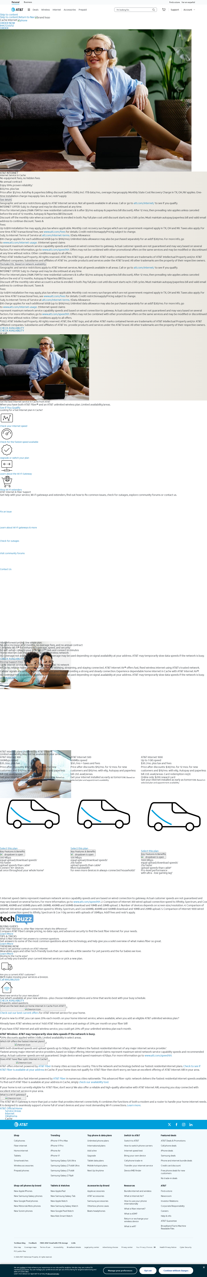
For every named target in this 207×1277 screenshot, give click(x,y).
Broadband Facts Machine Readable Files (173, 1227)
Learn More (6, 933)
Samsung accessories (97, 1200)
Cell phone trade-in (133, 1160)
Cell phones (19, 1140)
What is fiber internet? (134, 1208)
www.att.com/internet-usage (20, 242)
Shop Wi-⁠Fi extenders (11, 489)
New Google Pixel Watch (62, 1210)
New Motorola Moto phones (27, 1205)
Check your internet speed (13, 425)
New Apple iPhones (23, 1191)
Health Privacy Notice (168, 1247)
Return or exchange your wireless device (136, 1220)
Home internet (21, 1150)
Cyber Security (185, 1247)
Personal (15, 2)
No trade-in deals (169, 1178)
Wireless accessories (23, 1165)
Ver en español (188, 2)
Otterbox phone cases (98, 1205)
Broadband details (74, 1247)
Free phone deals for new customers (173, 1172)
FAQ (20, 661)
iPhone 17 (55, 1155)
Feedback (33, 1243)
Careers (164, 1210)
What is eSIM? (130, 1213)
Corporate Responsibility (173, 1205)
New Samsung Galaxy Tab (63, 1196)
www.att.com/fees (54, 231)
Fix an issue (6, 511)
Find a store (174, 2)
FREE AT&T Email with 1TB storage (54, 1243)
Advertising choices (110, 1247)
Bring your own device (135, 1155)
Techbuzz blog (19, 1243)
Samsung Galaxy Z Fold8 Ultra (65, 1165)
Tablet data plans (95, 1160)
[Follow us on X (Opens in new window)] (169, 1124)
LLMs (73, 1243)
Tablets (17, 1155)
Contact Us (5, 569)
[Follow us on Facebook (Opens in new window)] (176, 1124)
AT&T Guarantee (169, 1220)
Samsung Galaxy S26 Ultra (63, 1160)
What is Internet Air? (134, 1196)
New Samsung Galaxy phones (28, 1196)
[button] (29, 9)
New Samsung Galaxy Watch (64, 1205)
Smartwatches (21, 1160)
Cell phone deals (168, 1145)
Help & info (166, 1215)
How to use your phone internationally (135, 1202)
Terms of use (45, 1247)
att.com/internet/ (144, 203)
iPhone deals (167, 1150)
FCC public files (20, 1251)
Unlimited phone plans (98, 1140)
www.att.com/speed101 (55, 249)
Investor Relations (169, 1200)
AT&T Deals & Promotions (173, 1140)
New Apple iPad (58, 1191)
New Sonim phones (23, 1210)
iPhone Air (55, 1150)
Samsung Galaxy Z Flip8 (62, 1175)
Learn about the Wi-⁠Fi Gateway (16, 473)
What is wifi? (130, 1226)
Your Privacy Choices (144, 1247)
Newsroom (166, 1196)
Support (13, 661)
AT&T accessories (95, 1196)
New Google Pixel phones (26, 1200)
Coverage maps (30, 1247)
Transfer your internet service (138, 1165)
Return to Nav (26, 17)
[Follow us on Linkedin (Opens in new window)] (190, 1124)
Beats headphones (96, 1210)
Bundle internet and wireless (137, 1191)
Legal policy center (91, 1247)
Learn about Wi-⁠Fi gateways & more (18, 527)
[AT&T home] (17, 10)
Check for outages (9, 540)
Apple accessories (96, 1191)
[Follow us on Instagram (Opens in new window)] (183, 1124)
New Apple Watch (59, 1200)
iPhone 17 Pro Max (59, 1140)
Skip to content (9, 14)
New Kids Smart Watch (62, 1215)
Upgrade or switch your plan (14, 457)
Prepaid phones (21, 1170)
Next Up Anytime (95, 1170)
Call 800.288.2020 (9, 979)
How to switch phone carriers (138, 1145)
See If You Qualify (10, 407)
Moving (4, 661)
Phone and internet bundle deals (176, 1160)
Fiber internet (20, 1145)
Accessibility (58, 1247)
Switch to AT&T (131, 1140)
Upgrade (91, 1155)
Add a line (92, 1150)
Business (28, 2)
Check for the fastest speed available (19, 441)
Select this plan (8, 848)
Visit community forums (12, 553)
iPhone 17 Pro (57, 1145)
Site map (17, 1247)
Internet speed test (133, 1150)
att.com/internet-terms (55, 235)
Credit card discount (171, 1165)
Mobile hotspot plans (97, 1165)
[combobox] (134, 10)
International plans (96, 1145)
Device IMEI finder (132, 1170)
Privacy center (127, 1247)
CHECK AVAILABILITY (12, 328)
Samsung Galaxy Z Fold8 (62, 1170)
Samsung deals (168, 1155)
